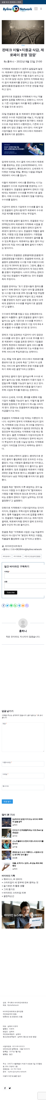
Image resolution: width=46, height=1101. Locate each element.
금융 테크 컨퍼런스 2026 (11, 2)
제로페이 (7, 556)
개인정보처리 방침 (10, 1014)
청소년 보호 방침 (29, 1037)
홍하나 (10, 61)
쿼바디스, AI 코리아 (13, 879)
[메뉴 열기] (41, 9)
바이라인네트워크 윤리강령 (13, 1011)
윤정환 (14, 858)
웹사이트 (6, 786)
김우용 (14, 847)
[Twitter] (10, 1088)
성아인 (14, 836)
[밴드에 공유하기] (15, 605)
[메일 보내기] (23, 605)
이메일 (5, 774)
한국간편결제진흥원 (32, 556)
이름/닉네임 (7, 762)
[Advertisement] (23, 681)
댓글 (5, 723)
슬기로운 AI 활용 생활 (14, 886)
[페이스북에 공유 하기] (4, 605)
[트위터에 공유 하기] (8, 605)
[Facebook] (5, 1088)
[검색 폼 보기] (36, 8)
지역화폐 (17, 556)
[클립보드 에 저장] (27, 605)
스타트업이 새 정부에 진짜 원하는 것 (21, 882)
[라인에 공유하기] (11, 605)
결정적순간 (9, 896)
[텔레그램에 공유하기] (19, 605)
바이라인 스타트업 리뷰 (15, 892)
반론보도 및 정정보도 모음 (12, 1017)
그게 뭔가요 (9, 889)
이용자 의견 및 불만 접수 (12, 1076)
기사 (23, 45)
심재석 (14, 825)
